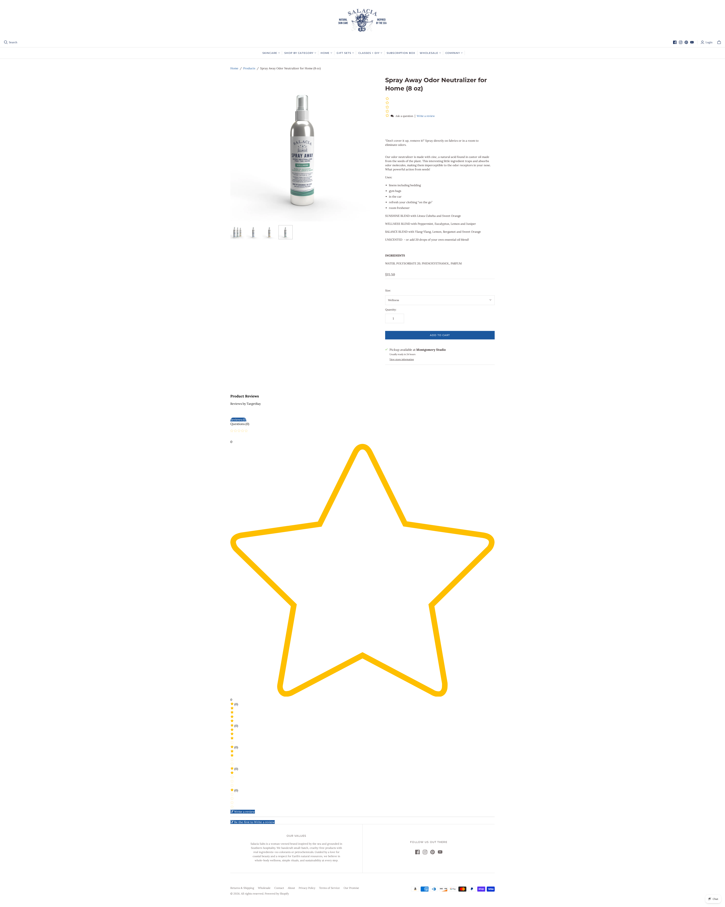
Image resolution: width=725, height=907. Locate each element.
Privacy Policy (307, 888)
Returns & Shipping (242, 888)
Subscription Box (401, 52)
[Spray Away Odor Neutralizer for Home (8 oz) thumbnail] (237, 232)
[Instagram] (680, 42)
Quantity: (390, 309)
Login (709, 42)
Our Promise (351, 888)
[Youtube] (692, 42)
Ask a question (404, 116)
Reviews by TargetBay (245, 404)
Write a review (426, 116)
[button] (387, 116)
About (291, 888)
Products (249, 68)
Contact (279, 888)
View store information (401, 359)
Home (234, 68)
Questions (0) (239, 424)
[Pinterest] (686, 42)
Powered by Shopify (277, 893)
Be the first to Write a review (254, 822)
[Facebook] (675, 42)
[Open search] (6, 42)
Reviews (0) (238, 419)
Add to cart (440, 335)
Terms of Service (329, 888)
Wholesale (264, 888)
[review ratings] (387, 107)
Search (13, 42)
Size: (388, 290)
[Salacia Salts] (362, 20)
